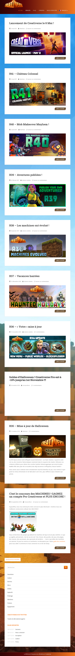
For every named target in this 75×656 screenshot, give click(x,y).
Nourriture (10, 574)
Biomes (9, 581)
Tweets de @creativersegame (16, 619)
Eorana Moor (26, 385)
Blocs (9, 585)
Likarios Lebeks (26, 180)
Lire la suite (60, 58)
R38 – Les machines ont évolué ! (29, 225)
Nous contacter (52, 10)
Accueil (20, 10)
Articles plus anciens (13, 559)
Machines (10, 599)
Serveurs (27, 10)
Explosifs (10, 592)
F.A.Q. (34, 10)
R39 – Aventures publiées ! (25, 175)
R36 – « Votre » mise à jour (25, 326)
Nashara (22, 28)
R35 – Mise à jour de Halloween (29, 426)
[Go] (66, 567)
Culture (9, 578)
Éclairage (10, 596)
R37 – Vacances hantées (24, 276)
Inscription (18, 635)
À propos (41, 10)
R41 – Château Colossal (23, 73)
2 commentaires (40, 332)
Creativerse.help (14, 3)
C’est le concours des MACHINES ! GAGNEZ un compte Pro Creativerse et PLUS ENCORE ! (37, 495)
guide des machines (59, 541)
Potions (9, 603)
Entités (9, 589)
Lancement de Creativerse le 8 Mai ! (31, 23)
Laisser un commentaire (34, 28)
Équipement (10, 607)
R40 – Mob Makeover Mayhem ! (29, 124)
